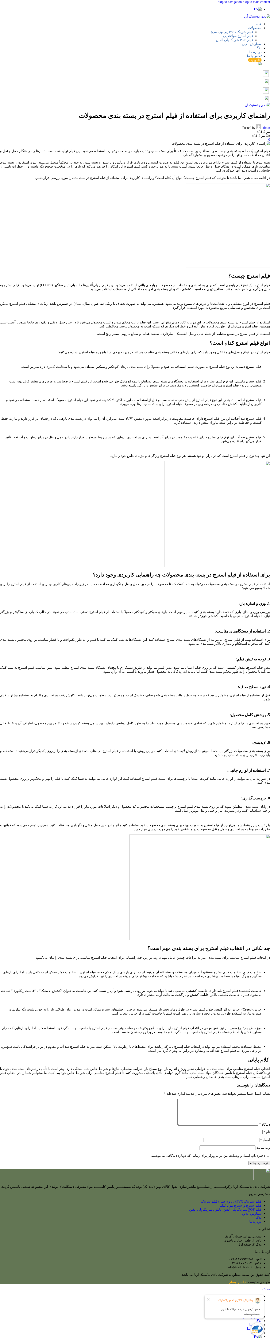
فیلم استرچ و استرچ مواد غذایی (240, 1205)
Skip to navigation (230, 2)
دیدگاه (264, 1124)
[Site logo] (257, 16)
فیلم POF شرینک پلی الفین (234, 40)
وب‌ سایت (263, 1147)
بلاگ (259, 1217)
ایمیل (265, 1139)
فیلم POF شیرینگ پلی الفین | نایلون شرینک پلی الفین (225, 1209)
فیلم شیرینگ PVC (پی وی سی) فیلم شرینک (231, 1201)
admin (266, 127)
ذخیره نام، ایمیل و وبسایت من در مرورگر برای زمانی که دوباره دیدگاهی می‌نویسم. (208, 1155)
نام (266, 1132)
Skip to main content (256, 2)
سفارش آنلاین (252, 1213)
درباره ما (255, 1221)
